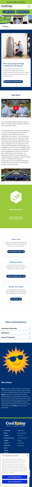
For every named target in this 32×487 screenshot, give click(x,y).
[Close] (27, 456)
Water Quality (7, 445)
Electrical (6, 450)
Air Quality (6, 435)
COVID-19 (6, 453)
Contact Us (6, 443)
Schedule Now (24, 12)
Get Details (14, 299)
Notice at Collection (22, 433)
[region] (14, 470)
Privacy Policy (21, 443)
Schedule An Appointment (14, 81)
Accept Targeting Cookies (15, 477)
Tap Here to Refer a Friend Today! (16, 2)
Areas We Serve (21, 430)
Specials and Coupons (9, 438)
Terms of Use (21, 445)
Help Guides (20, 435)
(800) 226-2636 (10, 12)
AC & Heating (7, 430)
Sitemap (19, 440)
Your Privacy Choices (22, 438)
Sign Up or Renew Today (14, 276)
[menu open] (29, 6)
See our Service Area (14, 251)
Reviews (6, 433)
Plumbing (6, 440)
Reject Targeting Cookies (14, 481)
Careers (5, 448)
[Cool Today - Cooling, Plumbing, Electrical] (7, 6)
